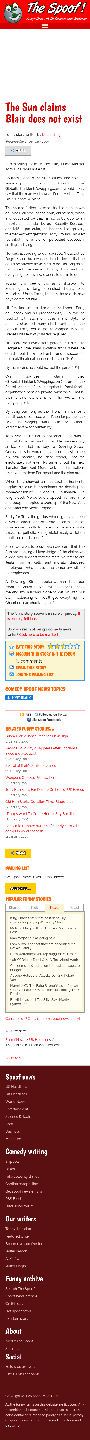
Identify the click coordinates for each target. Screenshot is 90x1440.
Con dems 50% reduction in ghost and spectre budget (45, 968)
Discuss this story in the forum (45, 654)
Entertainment (16, 1109)
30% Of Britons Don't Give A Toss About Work (44, 960)
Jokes (10, 1169)
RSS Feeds (13, 1199)
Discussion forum (19, 1206)
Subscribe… (20, 888)
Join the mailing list (35, 674)
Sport (9, 1124)
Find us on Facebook (22, 1374)
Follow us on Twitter (53, 714)
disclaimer (13, 1425)
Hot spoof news (18, 1311)
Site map (12, 1349)
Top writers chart (19, 1229)
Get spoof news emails (23, 1191)
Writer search (16, 1251)
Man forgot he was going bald (32, 938)
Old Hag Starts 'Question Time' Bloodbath (39, 802)
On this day (14, 1304)
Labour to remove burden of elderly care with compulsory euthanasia (42, 828)
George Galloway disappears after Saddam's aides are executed (41, 751)
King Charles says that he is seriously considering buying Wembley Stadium (39, 920)
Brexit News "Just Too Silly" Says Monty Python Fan (39, 1002)
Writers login (15, 1266)
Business (12, 1131)
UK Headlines (16, 1094)
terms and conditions (58, 1420)
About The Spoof (19, 1341)
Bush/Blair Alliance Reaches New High (36, 736)
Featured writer (17, 1236)
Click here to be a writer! (38, 634)
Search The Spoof (20, 1289)
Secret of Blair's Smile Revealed (30, 765)
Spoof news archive (21, 1296)
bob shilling (51, 135)
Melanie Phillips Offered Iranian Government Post (43, 930)
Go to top (13, 1058)
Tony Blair (21, 697)
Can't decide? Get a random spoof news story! (42, 1019)
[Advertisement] (45, 64)
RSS (28, 714)
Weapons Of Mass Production (29, 778)
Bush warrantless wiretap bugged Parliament (44, 954)
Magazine (13, 1139)
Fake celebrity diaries (22, 1176)
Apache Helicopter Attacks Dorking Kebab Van (42, 978)
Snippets (12, 1161)
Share (21, 150)
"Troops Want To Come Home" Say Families (40, 814)
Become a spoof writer (23, 1244)
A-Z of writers (16, 1259)
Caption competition (21, 1184)
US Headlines (16, 1087)
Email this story (31, 667)
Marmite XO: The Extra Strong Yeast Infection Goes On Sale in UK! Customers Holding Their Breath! (44, 990)
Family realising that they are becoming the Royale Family (43, 946)
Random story (16, 1318)
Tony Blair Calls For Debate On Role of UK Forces (44, 790)
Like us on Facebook (46, 720)
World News (15, 1102)
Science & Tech (17, 1116)
